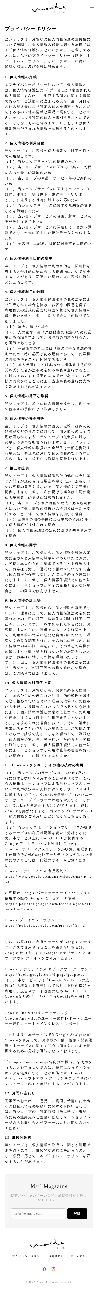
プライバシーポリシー (27, 1256)
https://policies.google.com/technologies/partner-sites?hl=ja (48, 906)
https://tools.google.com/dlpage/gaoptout (44, 975)
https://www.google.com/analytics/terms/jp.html (48, 879)
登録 (77, 1213)
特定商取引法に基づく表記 (67, 1256)
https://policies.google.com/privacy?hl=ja (45, 925)
